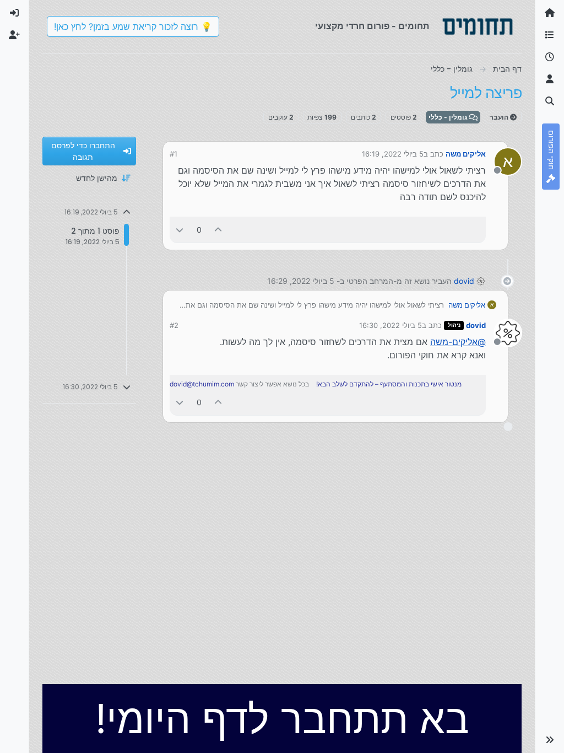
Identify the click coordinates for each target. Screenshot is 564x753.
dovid (464, 281)
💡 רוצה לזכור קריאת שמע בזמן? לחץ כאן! (133, 26)
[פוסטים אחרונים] (550, 57)
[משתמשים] (550, 79)
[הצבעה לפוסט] (219, 229)
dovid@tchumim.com (202, 384)
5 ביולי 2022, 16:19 (393, 153)
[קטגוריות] (550, 35)
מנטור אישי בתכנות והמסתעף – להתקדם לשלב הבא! (389, 384)
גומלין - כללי (449, 117)
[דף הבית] (550, 13)
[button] (550, 740)
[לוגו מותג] (477, 26)
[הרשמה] (14, 35)
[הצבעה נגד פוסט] (179, 229)
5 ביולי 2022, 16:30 (390, 325)
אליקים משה (466, 153)
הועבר (500, 117)
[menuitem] (14, 13)
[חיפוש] (550, 101)
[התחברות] (14, 13)
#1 (173, 153)
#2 (174, 325)
